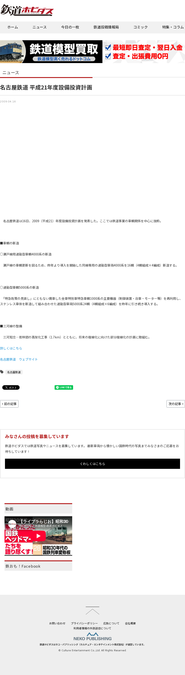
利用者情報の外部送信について (92, 628)
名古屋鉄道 (14, 372)
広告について (111, 623)
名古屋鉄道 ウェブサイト (19, 359)
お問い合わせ (57, 623)
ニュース (39, 27)
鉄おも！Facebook (23, 566)
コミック (140, 27)
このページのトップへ (92, 610)
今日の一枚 (70, 27)
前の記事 (10, 403)
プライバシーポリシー (84, 623)
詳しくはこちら (11, 348)
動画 (9, 509)
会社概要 (130, 623)
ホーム (12, 27)
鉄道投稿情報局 (106, 27)
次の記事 (175, 403)
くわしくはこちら (92, 463)
